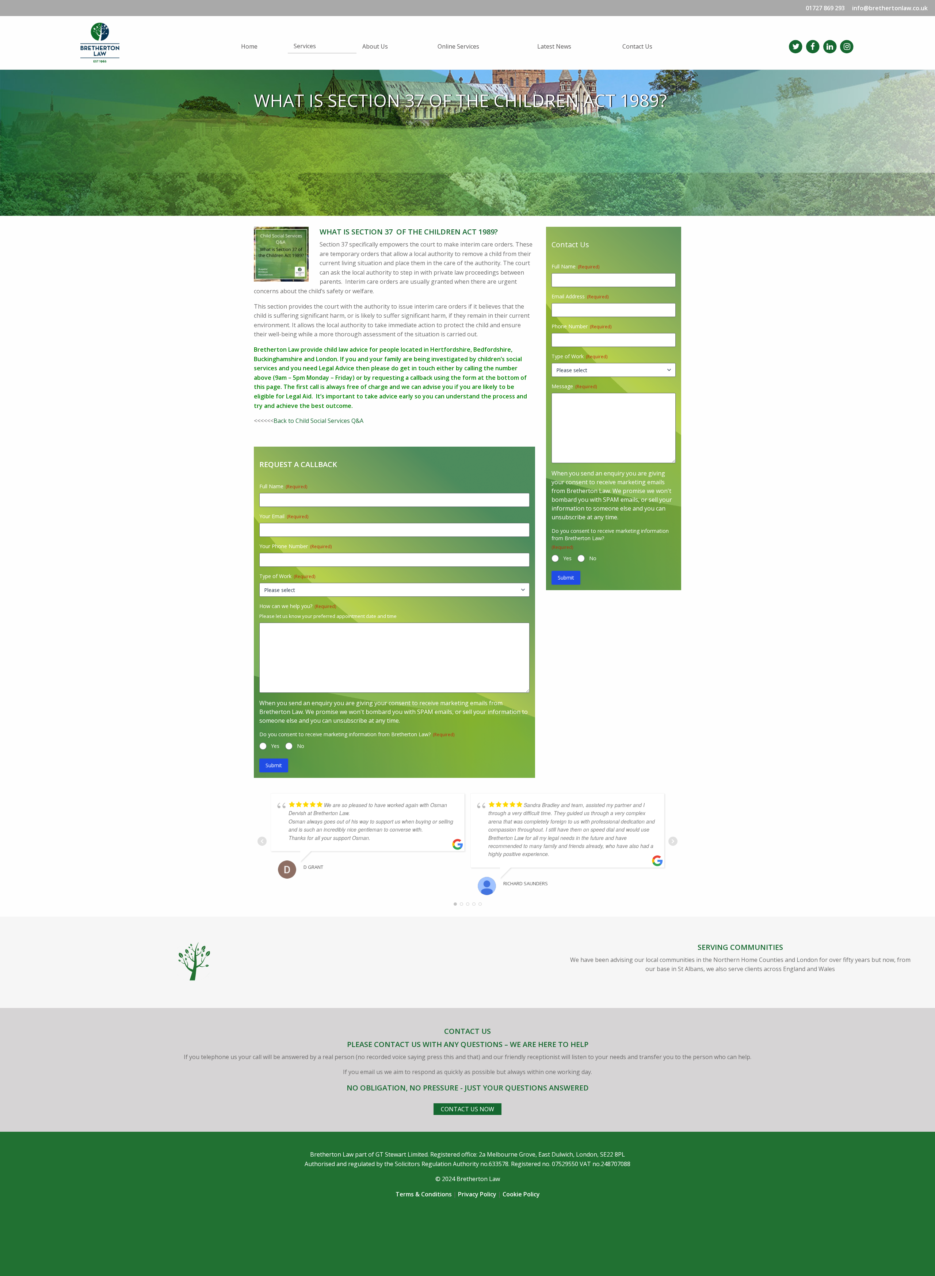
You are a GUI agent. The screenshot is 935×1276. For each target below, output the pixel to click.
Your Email (283, 516)
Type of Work (287, 576)
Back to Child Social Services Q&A (318, 421)
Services (305, 46)
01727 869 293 (825, 8)
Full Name (283, 486)
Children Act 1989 (459, 232)
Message (574, 386)
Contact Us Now (467, 1109)
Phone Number (581, 326)
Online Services (458, 46)
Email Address (580, 296)
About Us (375, 46)
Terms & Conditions (424, 1194)
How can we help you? (297, 606)
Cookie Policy (521, 1194)
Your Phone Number (295, 546)
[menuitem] (261, 46)
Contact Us (637, 46)
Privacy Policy (477, 1194)
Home (249, 46)
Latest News (554, 46)
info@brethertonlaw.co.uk (890, 8)
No (300, 745)
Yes (275, 745)
